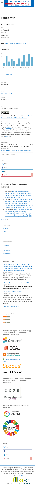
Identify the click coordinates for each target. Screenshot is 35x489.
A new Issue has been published (13, 292)
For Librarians (6, 250)
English (5, 231)
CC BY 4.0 (8, 128)
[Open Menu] (2, 2)
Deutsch (5, 229)
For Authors (6, 248)
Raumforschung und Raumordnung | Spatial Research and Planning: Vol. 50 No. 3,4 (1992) (18, 195)
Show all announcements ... (11, 306)
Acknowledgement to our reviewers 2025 (16, 283)
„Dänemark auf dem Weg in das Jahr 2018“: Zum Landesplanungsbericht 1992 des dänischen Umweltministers (18, 201)
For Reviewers (7, 253)
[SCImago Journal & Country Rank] (12, 361)
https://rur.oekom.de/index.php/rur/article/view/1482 (16, 150)
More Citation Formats (8, 154)
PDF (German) (8, 74)
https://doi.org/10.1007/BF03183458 (15, 43)
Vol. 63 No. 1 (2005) (7, 93)
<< (1, 220)
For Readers (6, 245)
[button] (17, 163)
